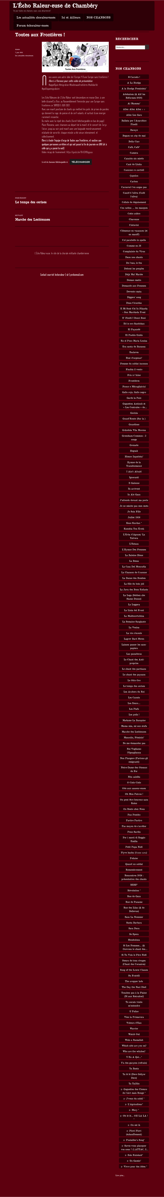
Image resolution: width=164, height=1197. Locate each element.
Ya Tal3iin (134, 1083)
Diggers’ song (134, 297)
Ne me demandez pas (134, 743)
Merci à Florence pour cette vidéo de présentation (70, 81)
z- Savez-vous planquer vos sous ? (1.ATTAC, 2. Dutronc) (134, 1147)
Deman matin (134, 280)
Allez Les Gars (134, 114)
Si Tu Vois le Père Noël (133, 954)
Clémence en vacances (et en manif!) (133, 232)
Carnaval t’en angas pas (134, 187)
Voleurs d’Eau (133, 1022)
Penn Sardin (134, 831)
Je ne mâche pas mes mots (134, 505)
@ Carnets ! (134, 77)
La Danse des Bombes (134, 578)
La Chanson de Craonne (134, 572)
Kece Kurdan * (134, 523)
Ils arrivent (134, 488)
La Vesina (134, 627)
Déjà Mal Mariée (134, 274)
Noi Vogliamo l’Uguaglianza (134, 750)
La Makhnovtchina (134, 615)
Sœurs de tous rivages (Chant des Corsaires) (134, 962)
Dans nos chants (134, 257)
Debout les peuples (134, 268)
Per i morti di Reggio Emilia (134, 839)
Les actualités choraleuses (24, 55)
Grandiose (134, 424)
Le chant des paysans (134, 674)
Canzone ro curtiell (134, 169)
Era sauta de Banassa (133, 346)
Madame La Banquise (133, 720)
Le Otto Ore (134, 680)
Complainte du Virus (134, 251)
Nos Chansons (128, 68)
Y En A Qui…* (134, 1057)
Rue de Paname (134, 901)
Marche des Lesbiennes (134, 731)
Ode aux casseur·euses (134, 788)
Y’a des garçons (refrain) (134, 1062)
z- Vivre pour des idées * (134, 1166)
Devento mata (134, 291)
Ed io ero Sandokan (134, 323)
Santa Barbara (134, 922)
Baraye (134, 129)
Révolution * (134, 890)
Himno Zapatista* (134, 456)
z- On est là (134, 1124)
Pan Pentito (134, 814)
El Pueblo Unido (134, 335)
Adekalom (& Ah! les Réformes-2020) (134, 96)
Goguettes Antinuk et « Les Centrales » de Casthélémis (133, 405)
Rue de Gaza (134, 896)
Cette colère (134, 213)
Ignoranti (134, 477)
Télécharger (81, 162)
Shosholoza (134, 939)
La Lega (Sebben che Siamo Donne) (134, 597)
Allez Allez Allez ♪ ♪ (134, 109)
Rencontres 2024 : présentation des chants (133, 877)
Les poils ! (134, 714)
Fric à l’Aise (134, 375)
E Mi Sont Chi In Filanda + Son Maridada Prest (133, 310)
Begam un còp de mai (133, 135)
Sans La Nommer (134, 916)
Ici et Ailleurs (71, 17)
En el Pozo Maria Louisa (134, 340)
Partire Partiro (134, 820)
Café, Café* (134, 147)
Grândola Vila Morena (134, 430)
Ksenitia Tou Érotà (134, 528)
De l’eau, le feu (134, 262)
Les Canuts (134, 697)
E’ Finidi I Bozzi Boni (134, 317)
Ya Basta (134, 1068)
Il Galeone (134, 483)
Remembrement (134, 869)
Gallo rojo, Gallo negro (134, 392)
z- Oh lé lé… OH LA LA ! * (134, 1117)
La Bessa (134, 560)
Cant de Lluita (134, 164)
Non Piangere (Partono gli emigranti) (134, 760)
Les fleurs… (134, 703)
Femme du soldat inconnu (134, 363)
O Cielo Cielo (134, 782)
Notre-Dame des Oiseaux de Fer (134, 769)
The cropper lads (134, 981)
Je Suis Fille (134, 511)
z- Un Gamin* (134, 1160)
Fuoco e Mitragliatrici (134, 386)
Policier (134, 858)
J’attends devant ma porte (134, 500)
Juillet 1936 (134, 517)
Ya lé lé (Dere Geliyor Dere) (133, 1076)
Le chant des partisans (134, 668)
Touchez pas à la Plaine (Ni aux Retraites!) (134, 994)
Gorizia (134, 412)
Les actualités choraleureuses (36, 17)
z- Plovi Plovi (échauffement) (134, 1132)
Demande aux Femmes (134, 285)
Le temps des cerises (134, 686)
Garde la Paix (134, 397)
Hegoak (134, 450)
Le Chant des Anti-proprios (134, 661)
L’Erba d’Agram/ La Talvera (134, 536)
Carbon (134, 181)
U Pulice (134, 1011)
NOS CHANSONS (98, 17)
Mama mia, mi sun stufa (134, 726)
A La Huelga (134, 82)
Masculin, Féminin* (134, 737)
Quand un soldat (134, 864)
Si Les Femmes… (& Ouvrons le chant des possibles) (134, 947)
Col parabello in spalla (134, 240)
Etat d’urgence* (134, 357)
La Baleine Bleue (134, 555)
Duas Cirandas (134, 302)
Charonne (134, 219)
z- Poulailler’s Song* (133, 1140)
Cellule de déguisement (134, 202)
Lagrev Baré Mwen (134, 638)
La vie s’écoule (134, 633)
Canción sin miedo (134, 158)
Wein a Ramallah (134, 1039)
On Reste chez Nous (134, 809)
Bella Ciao (134, 141)
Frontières (133, 380)
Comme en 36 (134, 245)
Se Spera (134, 934)
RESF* (134, 884)
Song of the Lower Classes (134, 969)
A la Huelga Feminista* (133, 88)
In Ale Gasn (134, 494)
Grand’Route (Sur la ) (133, 418)
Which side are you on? (134, 1045)
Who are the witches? (134, 1051)
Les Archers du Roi (134, 691)
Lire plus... (120, 1175)
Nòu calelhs (134, 776)
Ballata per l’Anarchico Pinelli (133, 122)
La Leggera (134, 604)
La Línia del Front (134, 610)
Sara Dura (134, 928)
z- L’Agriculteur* (134, 1104)
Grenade (134, 445)
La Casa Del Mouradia (134, 566)
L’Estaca (134, 543)
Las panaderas (134, 653)
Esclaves (134, 352)
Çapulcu (134, 175)
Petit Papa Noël (133, 846)
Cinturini (134, 224)
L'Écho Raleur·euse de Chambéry (55, 5)
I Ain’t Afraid (133, 471)
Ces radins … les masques (134, 207)
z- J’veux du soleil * (134, 1098)
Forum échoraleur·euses (33, 25)
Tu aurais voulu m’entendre (134, 1003)
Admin (17, 49)
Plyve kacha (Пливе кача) (134, 852)
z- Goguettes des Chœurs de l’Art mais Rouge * (134, 1091)
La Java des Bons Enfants (134, 589)
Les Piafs (134, 708)
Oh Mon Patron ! (134, 793)
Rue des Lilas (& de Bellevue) (134, 909)
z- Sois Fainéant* (134, 1155)
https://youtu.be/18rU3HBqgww (79, 152)
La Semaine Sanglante (134, 621)
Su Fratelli (134, 975)
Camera (134, 152)
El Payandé (134, 329)
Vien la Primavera (134, 1017)
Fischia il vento (134, 369)
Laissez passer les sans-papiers (133, 646)
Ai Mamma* (134, 103)
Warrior (134, 1028)
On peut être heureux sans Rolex (134, 801)
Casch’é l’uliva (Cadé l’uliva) (134, 194)
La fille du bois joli (134, 583)
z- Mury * (134, 1109)
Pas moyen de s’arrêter (134, 826)
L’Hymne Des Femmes (134, 549)
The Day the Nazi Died (134, 987)
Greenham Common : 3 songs (134, 437)
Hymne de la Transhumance (134, 464)
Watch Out (134, 1034)
